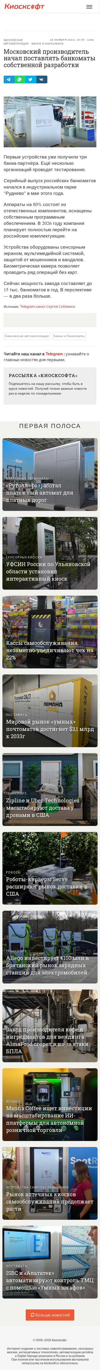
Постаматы (17, 715)
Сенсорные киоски (24, 557)
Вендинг (14, 1022)
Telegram (55, 353)
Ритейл (12, 636)
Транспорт (16, 793)
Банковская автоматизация (16, 41)
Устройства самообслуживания (37, 1187)
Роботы (13, 872)
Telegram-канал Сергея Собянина (47, 306)
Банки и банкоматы (48, 43)
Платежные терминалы (27, 478)
